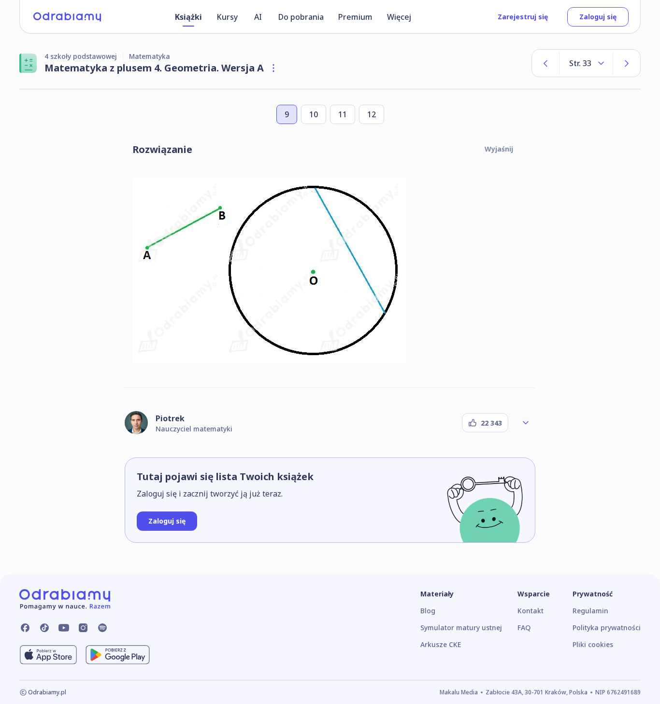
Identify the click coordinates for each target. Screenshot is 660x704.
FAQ (524, 627)
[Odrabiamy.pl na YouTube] (64, 628)
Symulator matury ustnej (461, 627)
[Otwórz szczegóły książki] (273, 68)
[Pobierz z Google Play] (117, 654)
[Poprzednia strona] (545, 63)
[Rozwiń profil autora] (525, 422)
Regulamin (590, 610)
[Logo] (67, 17)
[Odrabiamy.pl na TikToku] (44, 628)
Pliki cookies (593, 644)
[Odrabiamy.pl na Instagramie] (83, 628)
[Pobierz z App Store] (48, 654)
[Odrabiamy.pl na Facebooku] (25, 628)
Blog (427, 610)
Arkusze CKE (440, 644)
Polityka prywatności (607, 627)
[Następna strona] (626, 63)
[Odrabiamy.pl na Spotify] (102, 628)
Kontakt (530, 610)
